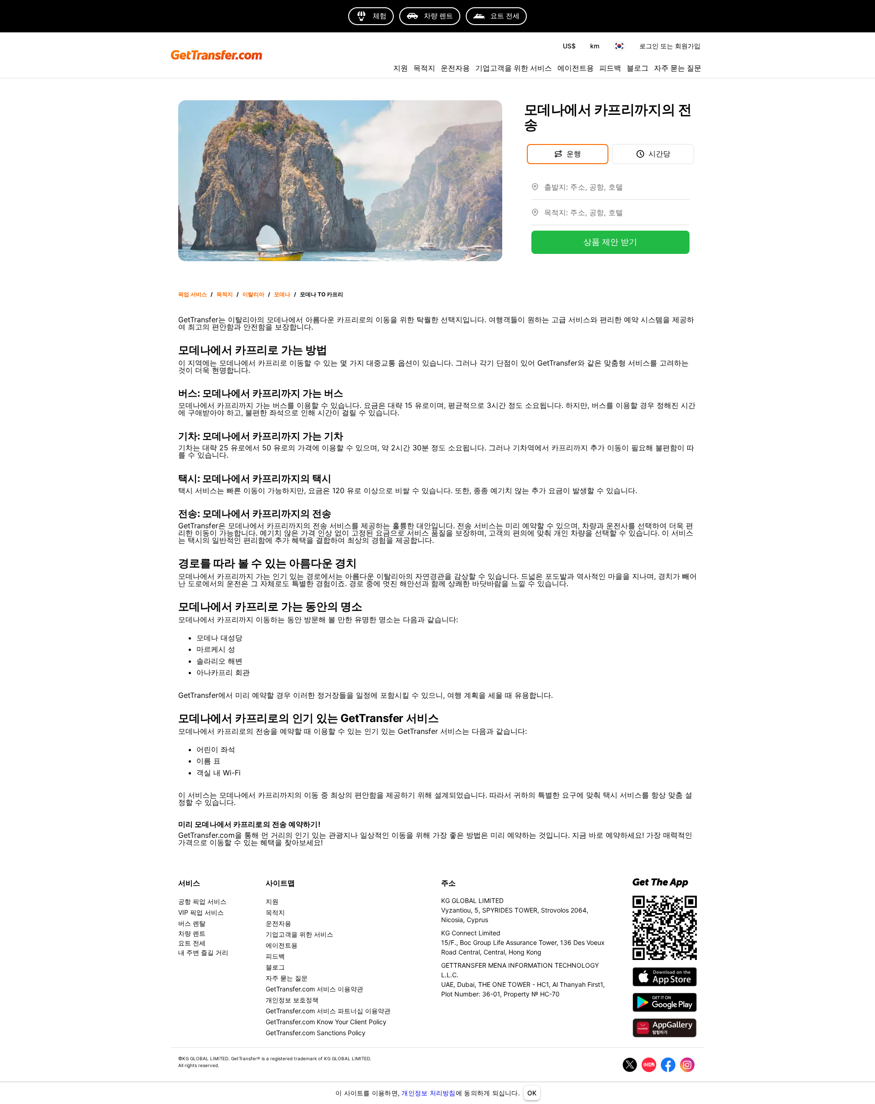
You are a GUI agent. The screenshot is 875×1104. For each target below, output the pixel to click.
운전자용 (455, 67)
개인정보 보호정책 (292, 1000)
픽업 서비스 (192, 294)
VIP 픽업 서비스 (201, 912)
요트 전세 (192, 943)
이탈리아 (253, 294)
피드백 (610, 67)
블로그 (638, 67)
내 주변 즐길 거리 (203, 952)
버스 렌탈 (192, 923)
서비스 (189, 882)
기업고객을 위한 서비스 (513, 67)
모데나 (282, 294)
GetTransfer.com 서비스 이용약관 (314, 989)
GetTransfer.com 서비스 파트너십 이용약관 (328, 1011)
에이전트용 (575, 67)
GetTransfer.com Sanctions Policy (315, 1033)
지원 (400, 67)
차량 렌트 (192, 933)
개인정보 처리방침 (428, 1093)
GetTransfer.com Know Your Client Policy (326, 1022)
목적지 (424, 67)
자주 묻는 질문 (677, 67)
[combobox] (617, 190)
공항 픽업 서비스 (202, 901)
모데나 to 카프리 (321, 294)
